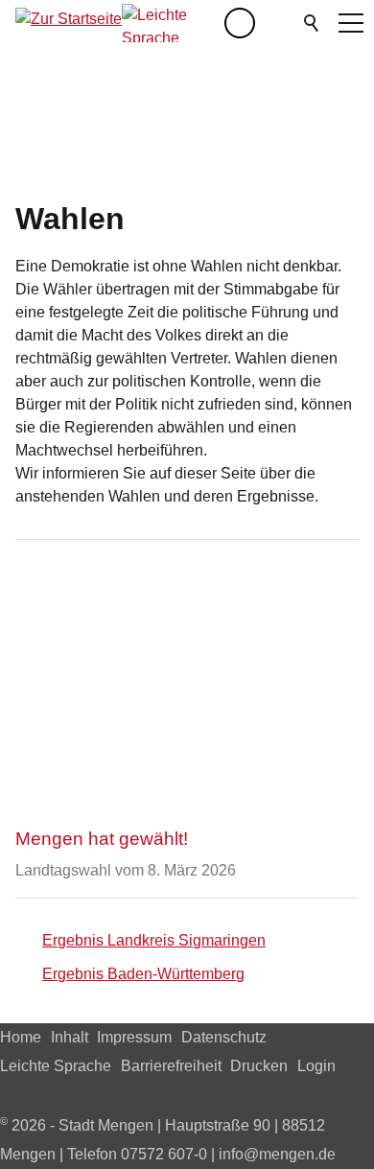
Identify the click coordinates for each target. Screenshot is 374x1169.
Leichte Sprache (55, 1066)
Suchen (312, 23)
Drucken (259, 1066)
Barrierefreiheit (171, 1066)
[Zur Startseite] (68, 23)
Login (316, 1066)
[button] (278, 23)
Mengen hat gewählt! (101, 839)
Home (20, 1037)
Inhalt (69, 1037)
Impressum (134, 1037)
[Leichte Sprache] (173, 23)
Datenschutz (224, 1037)
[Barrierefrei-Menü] (239, 23)
